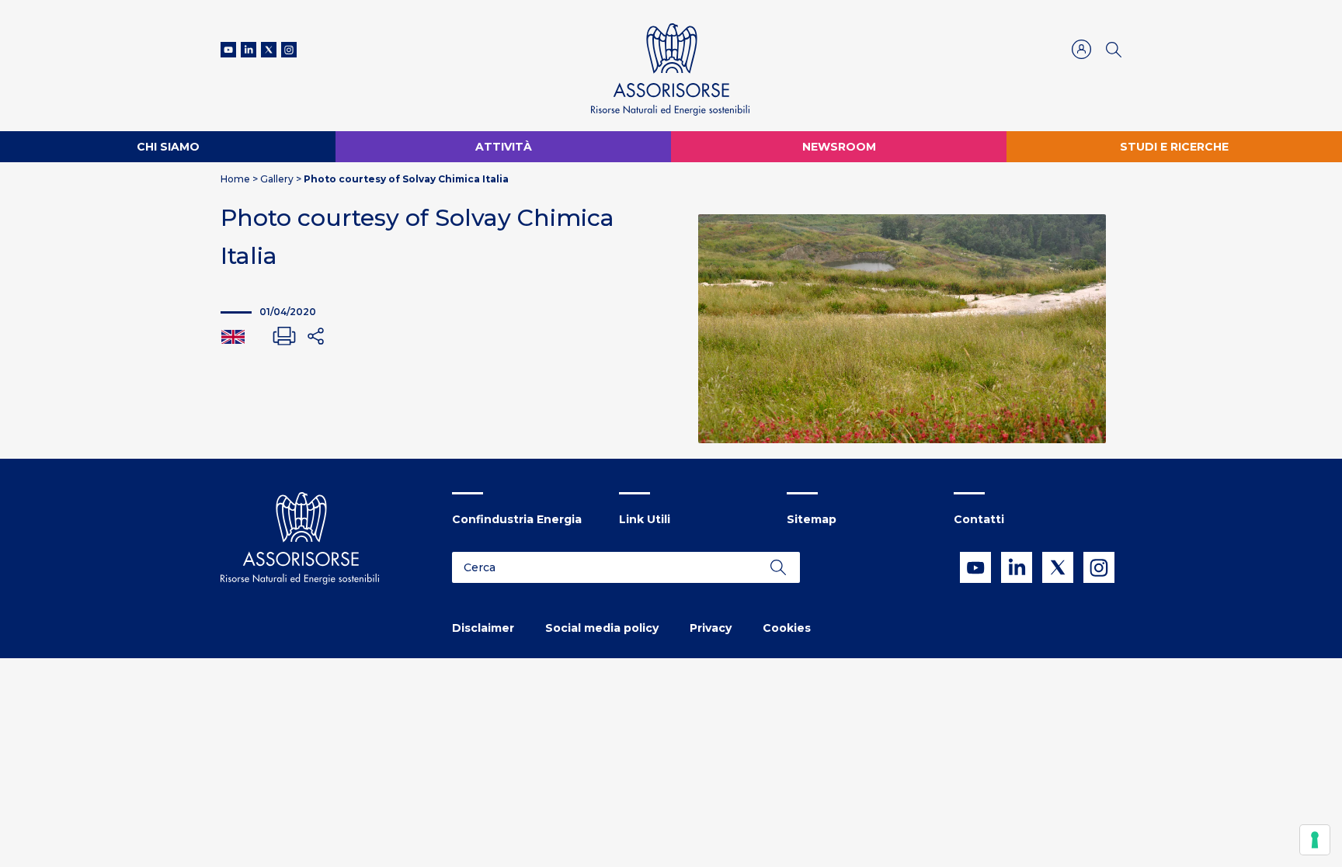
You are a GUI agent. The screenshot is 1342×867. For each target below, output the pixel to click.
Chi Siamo (168, 147)
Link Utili (644, 519)
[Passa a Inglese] (233, 336)
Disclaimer (483, 628)
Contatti (979, 519)
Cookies (787, 628)
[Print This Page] (284, 336)
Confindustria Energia (517, 519)
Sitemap (811, 519)
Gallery (277, 179)
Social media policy (602, 628)
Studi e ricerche (1174, 147)
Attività (503, 147)
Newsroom (839, 147)
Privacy (711, 628)
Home (235, 179)
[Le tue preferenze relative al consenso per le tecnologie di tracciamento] (1315, 840)
